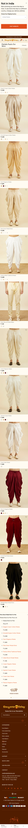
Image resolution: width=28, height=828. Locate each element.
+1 (7, 186)
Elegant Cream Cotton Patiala (8, 88)
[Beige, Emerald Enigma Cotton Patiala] (1, 139)
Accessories (5, 752)
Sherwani (4, 741)
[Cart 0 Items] (26, 40)
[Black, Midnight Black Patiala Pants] (3, 606)
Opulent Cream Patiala (6, 415)
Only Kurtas (5, 733)
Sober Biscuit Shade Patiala (7, 322)
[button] (20, 40)
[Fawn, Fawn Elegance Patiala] (1, 186)
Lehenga (4, 744)
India (15, 793)
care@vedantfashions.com (8, 773)
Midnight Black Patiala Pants (7, 602)
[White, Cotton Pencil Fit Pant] (3, 326)
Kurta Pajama (5, 728)
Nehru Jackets (5, 736)
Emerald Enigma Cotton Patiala (8, 135)
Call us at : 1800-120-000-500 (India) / (11, 776)
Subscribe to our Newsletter (14, 711)
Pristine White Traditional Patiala (8, 275)
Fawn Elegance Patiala (6, 182)
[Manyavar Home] (10, 40)
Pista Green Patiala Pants (7, 228)
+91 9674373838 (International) (9, 777)
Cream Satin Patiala (5, 462)
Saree (3, 746)
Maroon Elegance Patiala (6, 509)
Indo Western (5, 738)
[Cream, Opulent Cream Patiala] (1, 420)
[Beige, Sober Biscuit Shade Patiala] (1, 326)
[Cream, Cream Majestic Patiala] (5, 186)
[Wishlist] (26, 49)
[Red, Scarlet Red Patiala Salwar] (1, 560)
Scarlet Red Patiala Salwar (7, 556)
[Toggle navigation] (3, 40)
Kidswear (4, 749)
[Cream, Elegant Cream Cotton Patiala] (1, 92)
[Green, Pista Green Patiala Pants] (5, 92)
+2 (7, 92)
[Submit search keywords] (18, 40)
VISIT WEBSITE (14, 26)
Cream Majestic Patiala (6, 369)
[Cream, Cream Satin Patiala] (1, 466)
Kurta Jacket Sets (6, 731)
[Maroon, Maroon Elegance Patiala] (3, 186)
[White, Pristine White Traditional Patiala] (3, 92)
